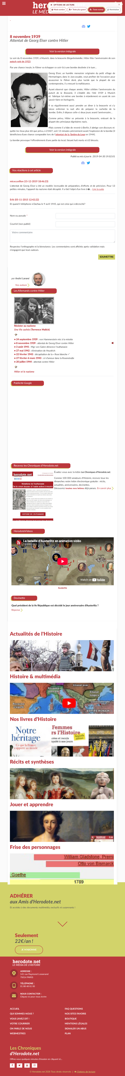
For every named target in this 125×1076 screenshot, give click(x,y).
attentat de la (70, 134)
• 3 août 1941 (21, 347)
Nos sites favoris (75, 1014)
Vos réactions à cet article (26, 170)
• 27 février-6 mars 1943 (27, 358)
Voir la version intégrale (62, 51)
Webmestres (17, 1033)
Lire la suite (98, 189)
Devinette (19, 598)
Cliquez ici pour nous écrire (33, 996)
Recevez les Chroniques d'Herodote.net (36, 465)
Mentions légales (76, 1024)
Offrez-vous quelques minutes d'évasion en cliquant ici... (36, 1059)
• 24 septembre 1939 (26, 339)
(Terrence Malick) (32, 329)
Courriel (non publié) (20, 224)
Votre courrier (20, 1024)
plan (68, 1033)
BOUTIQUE (71, 1019)
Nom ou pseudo (18, 216)
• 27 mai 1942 (22, 350)
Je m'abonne (29, 950)
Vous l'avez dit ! (19, 1019)
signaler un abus (75, 1029)
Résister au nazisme (25, 326)
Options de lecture (86, 1071)
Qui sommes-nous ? (22, 1014)
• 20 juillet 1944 (23, 362)
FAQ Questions (74, 1009)
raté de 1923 (20, 61)
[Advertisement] (62, 423)
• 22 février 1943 (23, 354)
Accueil (14, 1009)
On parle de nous (21, 1029)
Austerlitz (62, 588)
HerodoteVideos (23, 531)
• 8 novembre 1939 (25, 343)
